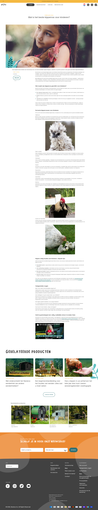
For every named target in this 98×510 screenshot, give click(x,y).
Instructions (82, 471)
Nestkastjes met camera (55, 468)
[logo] (3, 5)
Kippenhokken (54, 465)
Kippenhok (13, 425)
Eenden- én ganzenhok (73, 425)
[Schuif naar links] (3, 1)
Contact (67, 476)
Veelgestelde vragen (85, 468)
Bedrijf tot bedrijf (70, 473)
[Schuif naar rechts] (94, 1)
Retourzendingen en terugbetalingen (85, 477)
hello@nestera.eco (63, 500)
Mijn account (83, 465)
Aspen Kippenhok (53, 425)
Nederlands (9, 466)
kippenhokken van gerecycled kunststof (70, 318)
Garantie (81, 488)
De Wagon (32, 425)
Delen (17, 78)
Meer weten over (70, 471)
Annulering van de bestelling (84, 491)
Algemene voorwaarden (83, 484)
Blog (66, 468)
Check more (49, 394)
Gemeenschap (69, 465)
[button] (88, 5)
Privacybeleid (83, 480)
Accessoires (53, 472)
